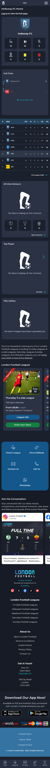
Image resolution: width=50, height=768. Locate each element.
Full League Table (37, 175)
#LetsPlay (25, 586)
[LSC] (7, 91)
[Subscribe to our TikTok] (31, 590)
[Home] (3, 3)
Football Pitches (25, 745)
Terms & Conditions (25, 641)
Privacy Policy (25, 649)
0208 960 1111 (25, 674)
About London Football (25, 637)
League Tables (25, 739)
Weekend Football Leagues (25, 613)
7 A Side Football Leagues (25, 605)
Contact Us (25, 654)
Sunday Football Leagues (25, 622)
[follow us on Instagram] (12, 590)
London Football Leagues (15, 365)
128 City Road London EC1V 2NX (25, 682)
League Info (23, 417)
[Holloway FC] (7, 81)
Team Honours (36, 235)
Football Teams (25, 734)
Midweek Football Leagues (25, 609)
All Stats (39, 292)
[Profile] (46, 3)
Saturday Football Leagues (25, 617)
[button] (43, 257)
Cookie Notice (25, 645)
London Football (25, 580)
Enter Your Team (22, 425)
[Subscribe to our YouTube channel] (37, 590)
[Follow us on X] (18, 590)
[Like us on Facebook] (25, 590)
